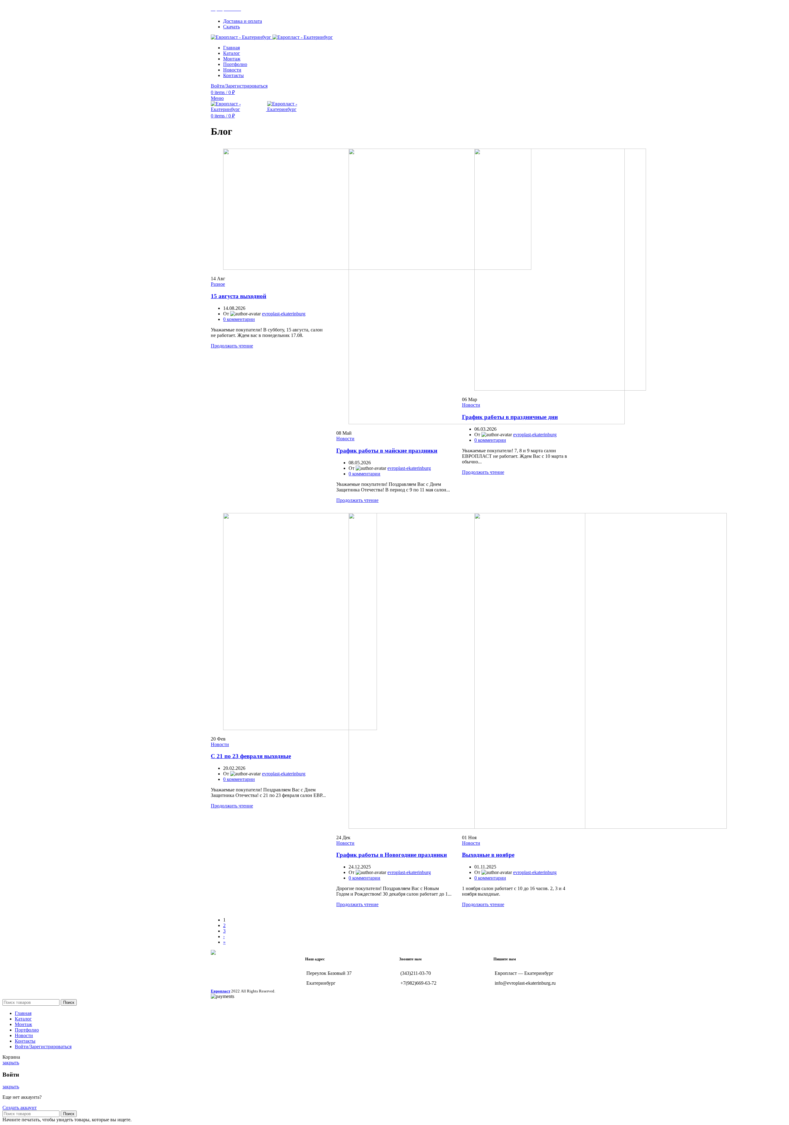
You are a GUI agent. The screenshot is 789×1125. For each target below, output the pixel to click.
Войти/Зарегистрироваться (43, 1046)
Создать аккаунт (19, 1107)
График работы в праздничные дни (510, 417)
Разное (218, 284)
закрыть (10, 1062)
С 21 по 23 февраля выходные (251, 756)
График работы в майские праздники (386, 450)
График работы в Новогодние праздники (391, 855)
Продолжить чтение (232, 345)
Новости (345, 438)
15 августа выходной (238, 296)
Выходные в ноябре (488, 855)
